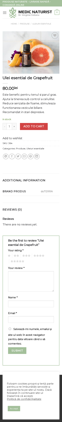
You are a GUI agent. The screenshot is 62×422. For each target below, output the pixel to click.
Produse (25, 24)
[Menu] (5, 12)
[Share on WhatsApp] (6, 156)
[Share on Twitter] (18, 156)
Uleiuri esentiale (41, 24)
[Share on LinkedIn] (37, 156)
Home (14, 24)
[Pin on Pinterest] (30, 156)
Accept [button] (14, 408)
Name (13, 297)
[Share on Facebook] (12, 156)
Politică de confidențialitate (24, 399)
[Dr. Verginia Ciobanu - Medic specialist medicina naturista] (30, 12)
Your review (16, 268)
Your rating (15, 250)
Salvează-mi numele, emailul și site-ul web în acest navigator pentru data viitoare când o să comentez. (30, 336)
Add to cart (33, 126)
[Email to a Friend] (24, 156)
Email (12, 313)
